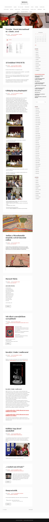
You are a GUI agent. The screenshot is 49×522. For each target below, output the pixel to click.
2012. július (37, 140)
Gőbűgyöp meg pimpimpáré (16, 90)
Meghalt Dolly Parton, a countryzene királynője (40, 97)
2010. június (37, 169)
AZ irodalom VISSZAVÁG (15, 62)
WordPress (20, 520)
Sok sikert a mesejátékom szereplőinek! (15, 317)
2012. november (38, 135)
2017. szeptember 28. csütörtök (18, 493)
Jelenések (37, 52)
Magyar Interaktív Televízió (40, 74)
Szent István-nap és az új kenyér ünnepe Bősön (40, 94)
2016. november (38, 124)
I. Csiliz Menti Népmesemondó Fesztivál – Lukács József (39, 88)
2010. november (38, 160)
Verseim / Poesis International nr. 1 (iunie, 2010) (17, 30)
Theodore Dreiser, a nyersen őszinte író (40, 86)
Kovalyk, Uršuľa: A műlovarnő (17, 352)
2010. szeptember (38, 164)
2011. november (38, 146)
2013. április (37, 126)
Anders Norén (31, 520)
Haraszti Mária (11, 279)
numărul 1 (10, 39)
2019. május (37, 113)
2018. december (38, 117)
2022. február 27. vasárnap (17, 34)
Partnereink (18, 322)
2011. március (37, 153)
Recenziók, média (23, 322)
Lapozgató (37, 59)
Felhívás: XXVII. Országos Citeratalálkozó (39, 76)
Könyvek (18, 11)
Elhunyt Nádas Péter (38, 90)
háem (9, 34)
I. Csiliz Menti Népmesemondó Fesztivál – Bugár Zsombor (39, 83)
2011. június (37, 149)
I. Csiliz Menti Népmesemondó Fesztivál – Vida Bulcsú (39, 79)
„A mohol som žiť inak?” (15, 467)
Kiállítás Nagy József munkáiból (13, 429)
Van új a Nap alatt (6, 9)
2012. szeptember (38, 137)
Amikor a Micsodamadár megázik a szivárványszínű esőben (16, 237)
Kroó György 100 (37, 92)
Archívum (37, 50)
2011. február (37, 155)
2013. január (37, 131)
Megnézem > (8, 306)
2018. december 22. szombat (17, 355)
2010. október (37, 162)
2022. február (37, 108)
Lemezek (30, 11)
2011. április (37, 151)
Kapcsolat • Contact (17, 9)
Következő (31, 509)
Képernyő (11, 494)
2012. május (37, 142)
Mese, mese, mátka (13, 322)
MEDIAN (24, 2)
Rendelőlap (37, 66)
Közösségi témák (13, 66)
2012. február (37, 144)
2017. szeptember (38, 122)
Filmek (44, 9)
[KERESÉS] (45, 102)
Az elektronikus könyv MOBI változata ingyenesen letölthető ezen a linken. (17, 411)
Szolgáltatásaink (39, 9)
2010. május (37, 171)
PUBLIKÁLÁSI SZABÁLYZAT (25, 9)
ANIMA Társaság (25, 360)
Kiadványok (11, 9)
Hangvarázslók (11, 490)
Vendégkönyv (16, 494)
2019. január (37, 115)
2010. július (37, 167)
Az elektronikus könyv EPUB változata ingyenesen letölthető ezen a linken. (17, 415)
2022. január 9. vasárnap (17, 65)
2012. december (38, 133)
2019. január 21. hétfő (16, 321)
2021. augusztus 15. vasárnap (18, 93)
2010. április (37, 173)
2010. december (38, 158)
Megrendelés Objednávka (24, 11)
